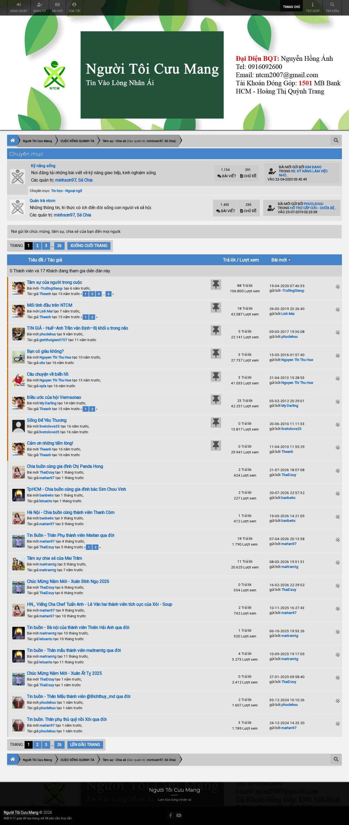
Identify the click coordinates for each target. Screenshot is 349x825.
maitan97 (47, 477)
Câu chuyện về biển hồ (47, 374)
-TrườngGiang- (51, 288)
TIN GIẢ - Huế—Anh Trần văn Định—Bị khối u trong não (77, 328)
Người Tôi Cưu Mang (21, 812)
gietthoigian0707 (53, 340)
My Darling (48, 403)
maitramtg (48, 564)
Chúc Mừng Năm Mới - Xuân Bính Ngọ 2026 (68, 581)
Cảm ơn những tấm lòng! (50, 443)
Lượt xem (249, 260)
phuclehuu (313, 204)
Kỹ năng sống (43, 165)
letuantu (45, 501)
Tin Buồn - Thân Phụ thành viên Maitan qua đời (70, 535)
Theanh (45, 293)
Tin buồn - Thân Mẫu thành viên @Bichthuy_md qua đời (78, 696)
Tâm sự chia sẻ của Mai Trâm (54, 558)
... (53, 245)
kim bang (313, 167)
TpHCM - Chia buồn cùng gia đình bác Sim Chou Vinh (76, 489)
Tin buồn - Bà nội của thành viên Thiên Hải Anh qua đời (78, 627)
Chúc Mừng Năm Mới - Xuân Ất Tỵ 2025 (64, 673)
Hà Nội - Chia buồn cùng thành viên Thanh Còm (71, 512)
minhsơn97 (65, 180)
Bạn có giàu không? (45, 351)
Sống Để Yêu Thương (47, 420)
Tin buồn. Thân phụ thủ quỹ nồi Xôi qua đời (67, 719)
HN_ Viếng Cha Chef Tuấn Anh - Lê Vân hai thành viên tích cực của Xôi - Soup (99, 604)
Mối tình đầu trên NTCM (49, 305)
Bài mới (280, 260)
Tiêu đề (35, 260)
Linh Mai (46, 311)
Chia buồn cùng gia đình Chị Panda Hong (65, 466)
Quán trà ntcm (42, 200)
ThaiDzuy (47, 472)
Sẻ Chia (85, 180)
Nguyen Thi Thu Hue (55, 357)
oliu (42, 362)
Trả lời (229, 260)
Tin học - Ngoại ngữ (66, 190)
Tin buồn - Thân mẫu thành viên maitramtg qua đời (74, 650)
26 (59, 245)
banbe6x (47, 495)
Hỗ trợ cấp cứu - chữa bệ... (313, 208)
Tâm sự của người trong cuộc (54, 282)
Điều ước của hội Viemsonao (54, 397)
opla (42, 386)
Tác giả (54, 260)
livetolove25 (50, 426)
